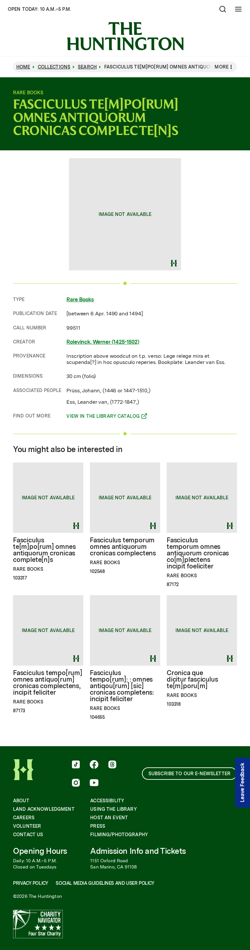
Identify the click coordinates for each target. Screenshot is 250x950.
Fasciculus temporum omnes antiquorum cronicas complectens (123, 546)
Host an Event (109, 817)
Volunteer (27, 826)
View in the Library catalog (103, 417)
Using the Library (113, 809)
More (222, 66)
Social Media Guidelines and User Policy (105, 883)
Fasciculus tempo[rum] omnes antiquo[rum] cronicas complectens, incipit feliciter (47, 682)
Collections (54, 67)
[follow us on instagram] (76, 783)
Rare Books (79, 299)
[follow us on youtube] (94, 783)
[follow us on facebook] (94, 765)
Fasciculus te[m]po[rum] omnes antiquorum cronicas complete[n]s (44, 550)
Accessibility (107, 800)
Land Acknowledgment (44, 809)
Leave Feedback (242, 782)
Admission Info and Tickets (138, 851)
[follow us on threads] (112, 765)
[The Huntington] (125, 36)
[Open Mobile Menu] (238, 9)
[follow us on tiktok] (76, 765)
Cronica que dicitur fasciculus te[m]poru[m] (192, 679)
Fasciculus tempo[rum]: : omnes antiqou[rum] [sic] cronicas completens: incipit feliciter (122, 686)
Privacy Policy (30, 883)
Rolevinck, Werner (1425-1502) (102, 342)
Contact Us (28, 834)
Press (97, 826)
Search (87, 67)
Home (23, 67)
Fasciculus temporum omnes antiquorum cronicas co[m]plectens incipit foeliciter (198, 553)
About (21, 800)
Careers (24, 817)
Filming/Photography (119, 834)
